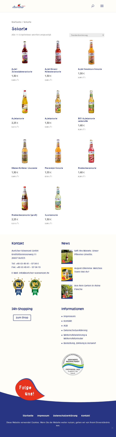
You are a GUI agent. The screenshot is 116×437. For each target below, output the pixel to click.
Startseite (16, 22)
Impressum (70, 316)
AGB (66, 326)
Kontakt (68, 321)
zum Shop (22, 318)
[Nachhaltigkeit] (72, 375)
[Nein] (112, 427)
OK (41, 430)
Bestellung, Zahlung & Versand (80, 343)
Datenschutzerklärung (75, 330)
